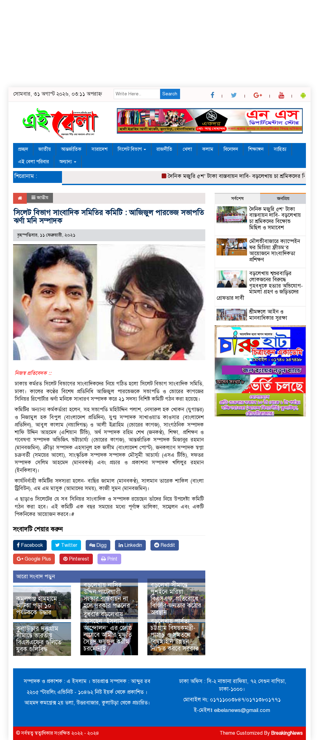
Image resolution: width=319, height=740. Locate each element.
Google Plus (37, 559)
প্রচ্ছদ (23, 149)
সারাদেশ (99, 149)
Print (111, 559)
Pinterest (78, 559)
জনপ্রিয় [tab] (283, 198)
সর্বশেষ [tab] (237, 198)
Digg (101, 545)
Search (169, 94)
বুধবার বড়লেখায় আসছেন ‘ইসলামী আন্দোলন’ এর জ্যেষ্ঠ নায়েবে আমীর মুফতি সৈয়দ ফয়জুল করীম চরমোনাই (107, 631)
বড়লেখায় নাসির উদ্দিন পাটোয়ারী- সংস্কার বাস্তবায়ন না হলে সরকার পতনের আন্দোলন (106, 598)
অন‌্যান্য (66, 162)
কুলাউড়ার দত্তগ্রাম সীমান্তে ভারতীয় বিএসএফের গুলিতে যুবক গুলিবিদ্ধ (38, 639)
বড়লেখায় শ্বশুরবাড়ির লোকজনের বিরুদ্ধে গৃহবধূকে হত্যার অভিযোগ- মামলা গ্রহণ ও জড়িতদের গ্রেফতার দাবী (260, 285)
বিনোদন (231, 149)
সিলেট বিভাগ (130, 149)
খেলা (187, 149)
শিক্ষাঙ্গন (256, 149)
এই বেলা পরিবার (33, 162)
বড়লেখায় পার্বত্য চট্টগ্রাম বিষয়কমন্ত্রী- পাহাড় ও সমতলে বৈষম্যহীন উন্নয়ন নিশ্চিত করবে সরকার (174, 634)
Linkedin (132, 545)
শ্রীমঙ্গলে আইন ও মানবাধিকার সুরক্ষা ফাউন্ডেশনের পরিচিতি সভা (275, 317)
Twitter (68, 545)
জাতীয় (44, 149)
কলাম (207, 149)
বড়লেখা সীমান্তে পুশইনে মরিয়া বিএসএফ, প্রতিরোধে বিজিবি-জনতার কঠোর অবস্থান (175, 598)
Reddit (167, 545)
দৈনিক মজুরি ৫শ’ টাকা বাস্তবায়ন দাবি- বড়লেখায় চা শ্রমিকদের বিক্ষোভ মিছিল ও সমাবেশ (275, 218)
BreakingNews (287, 733)
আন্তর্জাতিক (71, 149)
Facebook (31, 545)
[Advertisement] (159, 43)
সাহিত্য (280, 149)
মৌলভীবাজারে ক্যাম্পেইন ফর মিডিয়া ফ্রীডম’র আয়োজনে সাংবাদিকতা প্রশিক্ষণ (274, 250)
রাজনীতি (164, 149)
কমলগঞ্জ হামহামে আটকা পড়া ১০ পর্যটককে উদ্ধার (36, 605)
